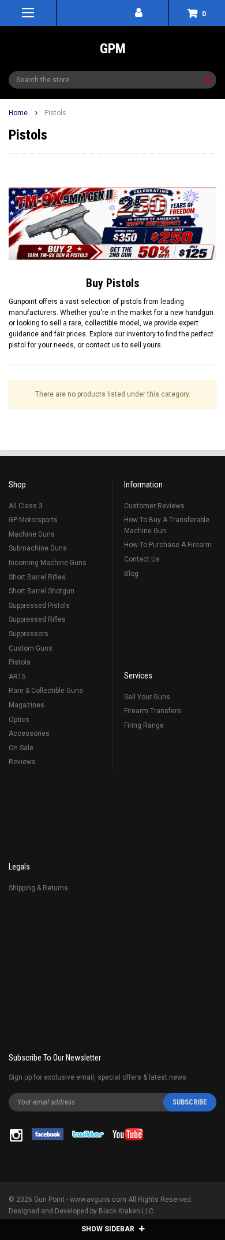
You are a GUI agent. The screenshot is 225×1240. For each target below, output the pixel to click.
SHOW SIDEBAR (108, 1229)
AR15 (17, 677)
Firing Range (144, 725)
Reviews (22, 762)
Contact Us (142, 559)
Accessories (29, 733)
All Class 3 (26, 506)
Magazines (26, 705)
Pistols (55, 113)
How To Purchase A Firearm (168, 545)
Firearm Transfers (152, 711)
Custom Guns (30, 648)
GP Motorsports (33, 520)
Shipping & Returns (38, 888)
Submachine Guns (38, 548)
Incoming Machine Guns (48, 563)
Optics (19, 720)
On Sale (21, 748)
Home (18, 113)
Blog (131, 574)
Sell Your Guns (147, 697)
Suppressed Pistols (39, 605)
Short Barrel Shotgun (41, 591)
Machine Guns (32, 534)
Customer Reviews (154, 506)
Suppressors (28, 634)
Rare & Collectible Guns (46, 691)
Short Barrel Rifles (37, 577)
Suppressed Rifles (37, 619)
